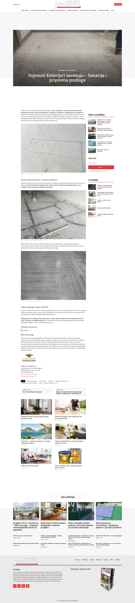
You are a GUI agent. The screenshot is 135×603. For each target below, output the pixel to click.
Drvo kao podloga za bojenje (32, 392)
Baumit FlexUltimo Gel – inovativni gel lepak (109, 536)
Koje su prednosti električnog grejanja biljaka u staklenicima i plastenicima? (69, 392)
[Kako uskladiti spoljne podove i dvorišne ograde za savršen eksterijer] (92, 136)
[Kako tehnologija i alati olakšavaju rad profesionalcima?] (70, 407)
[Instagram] (19, 586)
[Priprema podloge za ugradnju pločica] (92, 215)
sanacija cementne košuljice (29, 383)
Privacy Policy (104, 171)
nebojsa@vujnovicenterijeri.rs (29, 374)
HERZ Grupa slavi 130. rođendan (22, 536)
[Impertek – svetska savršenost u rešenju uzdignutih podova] (36, 431)
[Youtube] (27, 586)
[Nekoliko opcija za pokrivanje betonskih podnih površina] (36, 407)
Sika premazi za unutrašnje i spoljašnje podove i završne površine (104, 143)
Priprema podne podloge (30, 466)
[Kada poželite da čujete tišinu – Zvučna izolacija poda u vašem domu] (92, 194)
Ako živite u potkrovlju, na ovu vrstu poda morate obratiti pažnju (108, 544)
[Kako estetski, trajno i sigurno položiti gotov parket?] (70, 456)
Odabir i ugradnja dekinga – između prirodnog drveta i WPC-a (51, 536)
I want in (100, 167)
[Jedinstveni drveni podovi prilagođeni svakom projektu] (92, 129)
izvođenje (50, 381)
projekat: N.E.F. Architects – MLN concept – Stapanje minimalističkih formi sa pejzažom (104, 122)
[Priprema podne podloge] (36, 456)
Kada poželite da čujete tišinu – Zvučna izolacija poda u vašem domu (105, 194)
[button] (16, 4)
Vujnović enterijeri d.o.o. (51, 383)
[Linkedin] (23, 586)
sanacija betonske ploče (62, 381)
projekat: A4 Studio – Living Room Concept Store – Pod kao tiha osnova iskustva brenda (80, 537)
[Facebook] (15, 586)
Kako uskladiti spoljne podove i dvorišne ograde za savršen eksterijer (105, 136)
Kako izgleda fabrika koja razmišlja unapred (26, 543)
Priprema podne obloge (67, 70)
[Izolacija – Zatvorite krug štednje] (92, 201)
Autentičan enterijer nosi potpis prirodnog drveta (53, 544)
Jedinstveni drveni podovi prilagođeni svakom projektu (105, 129)
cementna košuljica (31, 381)
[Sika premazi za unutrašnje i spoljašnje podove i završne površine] (92, 143)
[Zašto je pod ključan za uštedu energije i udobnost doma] (70, 431)
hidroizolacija (42, 381)
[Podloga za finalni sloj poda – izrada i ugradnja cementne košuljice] (92, 187)
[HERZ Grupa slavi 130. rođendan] (92, 150)
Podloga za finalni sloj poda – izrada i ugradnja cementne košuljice (105, 187)
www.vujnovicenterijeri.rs (28, 376)
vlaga (40, 383)
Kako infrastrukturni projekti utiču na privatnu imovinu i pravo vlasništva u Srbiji (81, 544)
